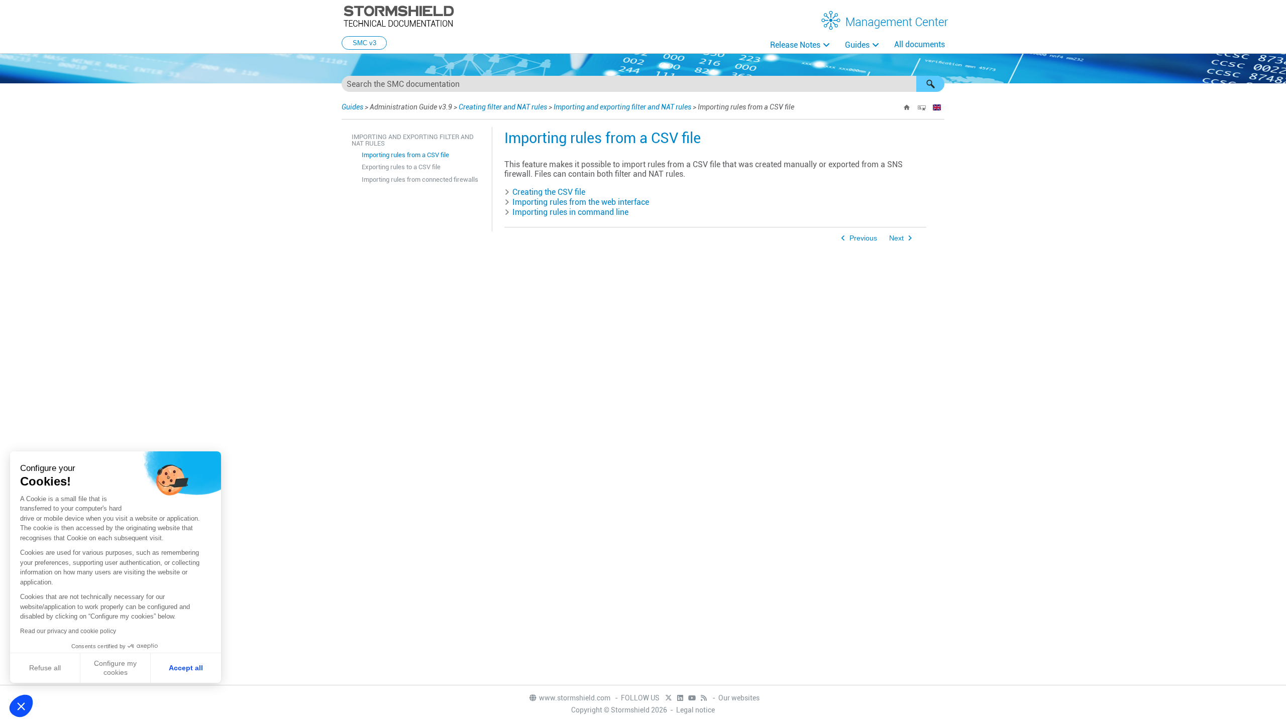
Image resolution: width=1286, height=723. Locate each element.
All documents (919, 44)
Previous (863, 238)
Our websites (739, 698)
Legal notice (695, 710)
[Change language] (936, 107)
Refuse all (45, 668)
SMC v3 (364, 43)
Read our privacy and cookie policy (68, 631)
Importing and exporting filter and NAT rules (622, 107)
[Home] (906, 107)
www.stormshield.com (575, 698)
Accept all (186, 668)
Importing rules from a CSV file (405, 155)
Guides (857, 45)
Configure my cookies (115, 667)
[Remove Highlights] (921, 107)
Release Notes (795, 45)
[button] (930, 84)
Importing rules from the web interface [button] (580, 202)
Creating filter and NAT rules (503, 107)
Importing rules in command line (570, 212)
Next (896, 238)
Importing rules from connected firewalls (420, 179)
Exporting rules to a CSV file (401, 167)
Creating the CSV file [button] (548, 192)
